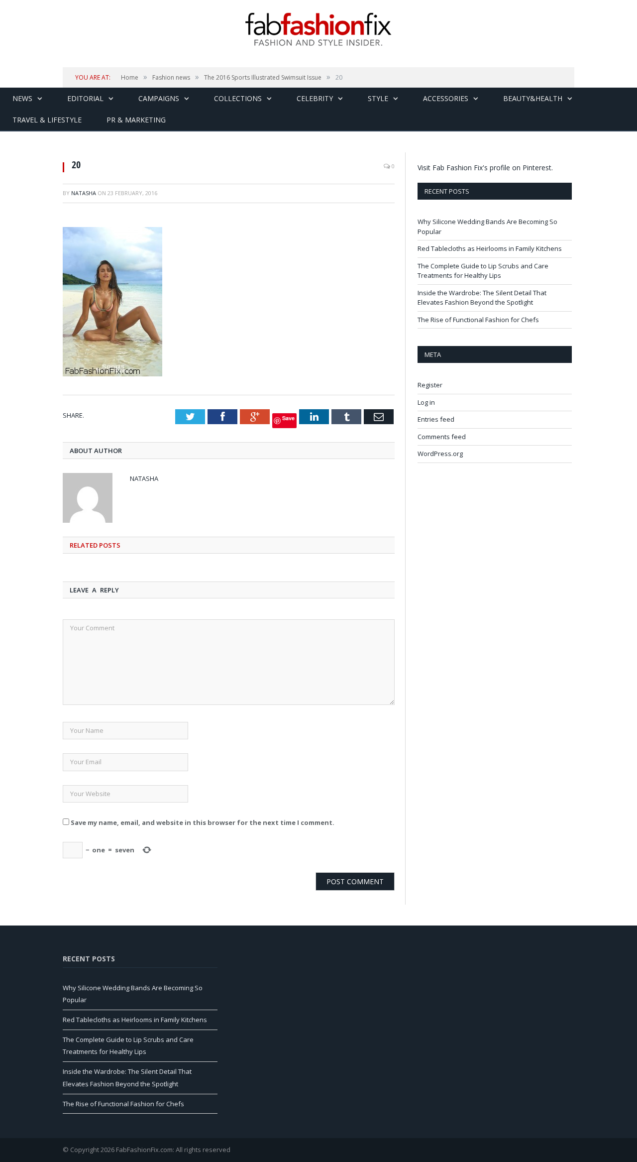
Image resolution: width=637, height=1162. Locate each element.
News (22, 98)
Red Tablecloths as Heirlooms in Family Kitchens (490, 248)
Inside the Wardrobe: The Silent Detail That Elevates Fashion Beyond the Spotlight (482, 297)
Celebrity (315, 98)
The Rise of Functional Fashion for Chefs (478, 319)
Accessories (445, 98)
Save (288, 418)
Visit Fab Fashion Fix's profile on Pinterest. (485, 167)
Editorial (85, 98)
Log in (426, 402)
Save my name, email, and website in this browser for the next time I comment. (202, 822)
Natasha (83, 193)
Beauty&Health (532, 98)
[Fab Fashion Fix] (318, 29)
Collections (238, 98)
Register (430, 384)
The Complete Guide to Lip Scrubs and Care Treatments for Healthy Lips (483, 270)
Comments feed (442, 436)
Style (378, 98)
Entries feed (436, 419)
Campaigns (158, 98)
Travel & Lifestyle (47, 119)
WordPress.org (440, 453)
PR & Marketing (136, 119)
